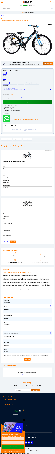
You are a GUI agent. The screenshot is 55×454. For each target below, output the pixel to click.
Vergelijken (7, 113)
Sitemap (37, 450)
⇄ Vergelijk (12, 241)
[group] (27, 39)
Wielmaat (11, 70)
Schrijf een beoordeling (28, 374)
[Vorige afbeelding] (2, 41)
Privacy (28, 450)
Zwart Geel (36, 83)
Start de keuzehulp (48, 63)
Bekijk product (6, 241)
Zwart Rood (21, 83)
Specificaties (17, 139)
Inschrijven (35, 390)
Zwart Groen (13, 83)
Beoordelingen (27, 139)
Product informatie (6, 139)
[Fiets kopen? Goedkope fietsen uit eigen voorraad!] (27, 3)
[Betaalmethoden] (29, 437)
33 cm (4, 78)
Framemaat (5, 75)
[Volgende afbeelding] (53, 41)
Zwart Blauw (6, 83)
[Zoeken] (52, 8)
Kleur (4, 80)
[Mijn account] (51, 2)
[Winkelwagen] (53, 2)
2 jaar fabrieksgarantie (43, 12)
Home (2, 15)
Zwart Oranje (28, 83)
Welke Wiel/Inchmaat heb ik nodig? (14, 70)
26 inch (4, 73)
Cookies (32, 450)
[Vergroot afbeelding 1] (27, 39)
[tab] (23, 59)
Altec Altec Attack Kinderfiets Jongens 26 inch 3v (14, 208)
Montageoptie (5, 85)
